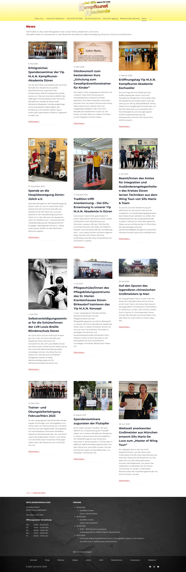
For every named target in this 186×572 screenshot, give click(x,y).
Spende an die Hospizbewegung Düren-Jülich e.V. (46, 195)
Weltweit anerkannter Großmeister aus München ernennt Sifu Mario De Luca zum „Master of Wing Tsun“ (138, 437)
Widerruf (152, 560)
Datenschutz (116, 560)
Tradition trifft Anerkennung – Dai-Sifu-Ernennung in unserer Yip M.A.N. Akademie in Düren (93, 205)
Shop (47, 560)
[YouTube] (158, 566)
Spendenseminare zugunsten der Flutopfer (91, 421)
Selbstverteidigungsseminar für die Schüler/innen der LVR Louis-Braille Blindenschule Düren (47, 325)
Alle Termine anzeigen (82, 552)
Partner (61, 560)
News (144, 18)
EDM (45, 567)
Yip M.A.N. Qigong (110, 18)
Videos (75, 560)
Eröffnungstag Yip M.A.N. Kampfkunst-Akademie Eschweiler (137, 84)
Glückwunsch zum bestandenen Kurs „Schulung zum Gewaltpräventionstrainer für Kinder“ (92, 79)
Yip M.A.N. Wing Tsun (55, 18)
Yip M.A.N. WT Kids (75, 18)
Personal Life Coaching (130, 18)
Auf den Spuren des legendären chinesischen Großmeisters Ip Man (137, 290)
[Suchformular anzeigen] (150, 18)
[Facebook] (150, 566)
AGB (101, 560)
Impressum (135, 560)
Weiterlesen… (34, 122)
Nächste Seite (39, 493)
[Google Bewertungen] (154, 566)
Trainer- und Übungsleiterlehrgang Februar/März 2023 (44, 411)
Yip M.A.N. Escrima (93, 18)
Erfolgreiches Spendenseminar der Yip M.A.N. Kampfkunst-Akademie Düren (46, 74)
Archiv (88, 560)
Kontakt (33, 560)
